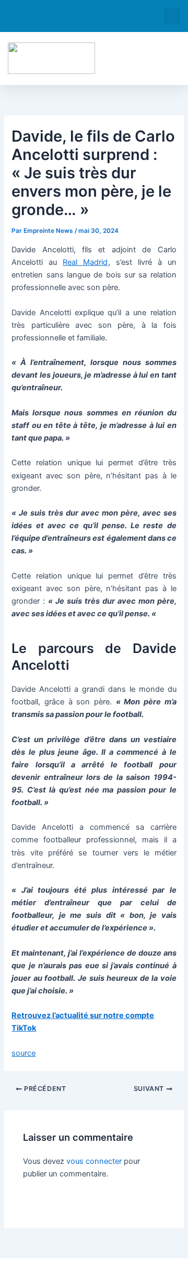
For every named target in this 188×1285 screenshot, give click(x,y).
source (23, 1053)
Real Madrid (85, 262)
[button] (172, 16)
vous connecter (94, 1161)
